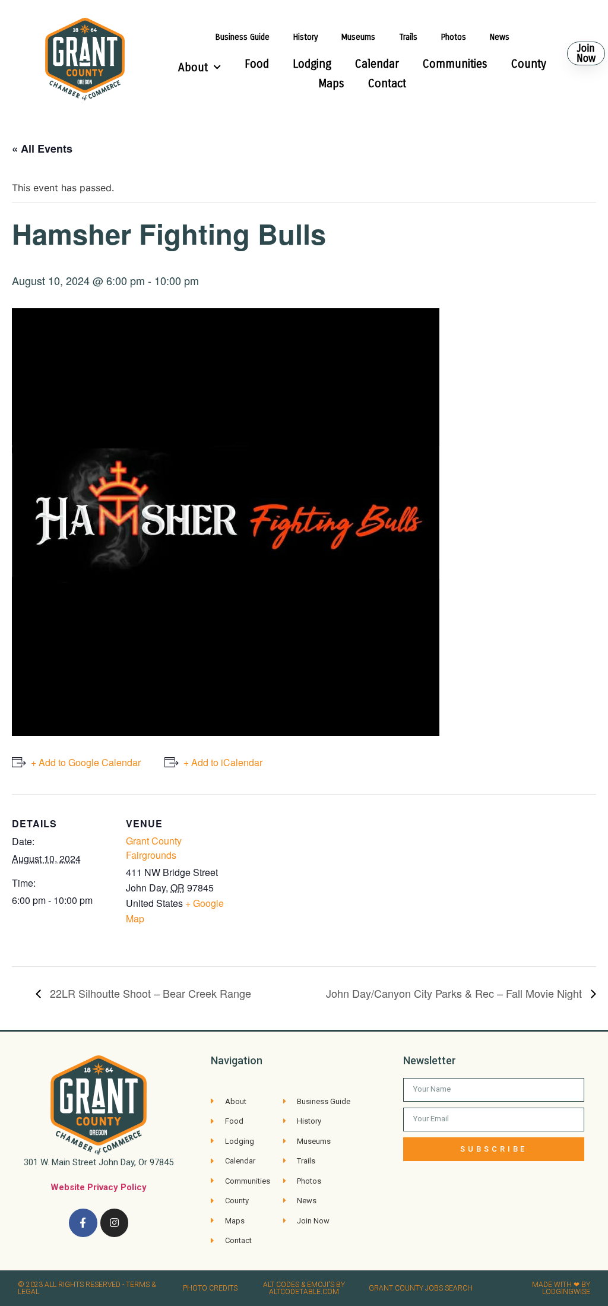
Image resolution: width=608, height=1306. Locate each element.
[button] (586, 53)
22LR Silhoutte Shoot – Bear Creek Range (149, 993)
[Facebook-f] (83, 1223)
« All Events (42, 148)
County (528, 64)
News (499, 37)
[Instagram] (114, 1223)
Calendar (377, 64)
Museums (358, 37)
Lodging (312, 64)
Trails (408, 37)
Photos (453, 37)
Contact (387, 83)
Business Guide (243, 37)
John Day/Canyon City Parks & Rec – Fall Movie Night (455, 993)
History (305, 37)
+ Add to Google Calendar (86, 762)
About (193, 67)
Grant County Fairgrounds (154, 848)
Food (257, 64)
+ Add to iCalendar (222, 762)
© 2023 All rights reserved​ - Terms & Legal (87, 1288)
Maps (331, 83)
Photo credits (210, 1288)
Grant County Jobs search (421, 1288)
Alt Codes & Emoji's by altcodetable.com (304, 1288)
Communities (455, 64)
